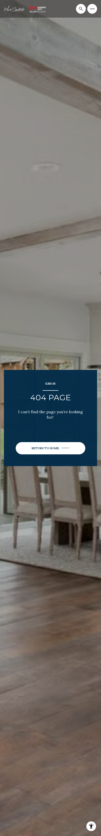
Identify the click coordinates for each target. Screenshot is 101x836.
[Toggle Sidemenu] (92, 9)
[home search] (81, 9)
